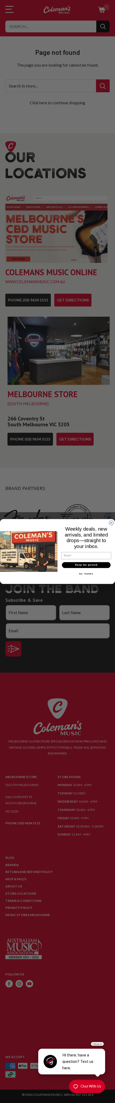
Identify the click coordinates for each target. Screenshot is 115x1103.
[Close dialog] (111, 522)
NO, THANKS (86, 574)
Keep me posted (86, 565)
